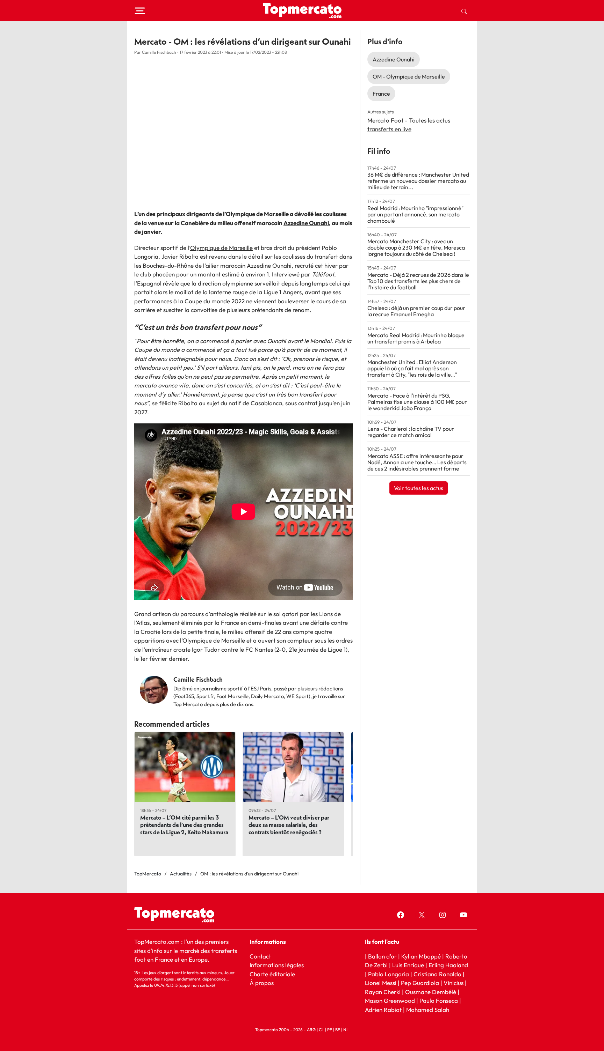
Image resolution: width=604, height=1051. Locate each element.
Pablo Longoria (388, 974)
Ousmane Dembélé (430, 992)
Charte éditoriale (272, 974)
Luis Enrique (408, 965)
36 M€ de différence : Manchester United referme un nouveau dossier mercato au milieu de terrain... (418, 180)
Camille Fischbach (198, 679)
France (381, 93)
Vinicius (453, 982)
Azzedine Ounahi (306, 223)
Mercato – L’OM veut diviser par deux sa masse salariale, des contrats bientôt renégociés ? (289, 825)
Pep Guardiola (420, 982)
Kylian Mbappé (421, 956)
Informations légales (277, 965)
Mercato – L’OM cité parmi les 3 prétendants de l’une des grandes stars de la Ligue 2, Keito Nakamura (184, 825)
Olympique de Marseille (221, 247)
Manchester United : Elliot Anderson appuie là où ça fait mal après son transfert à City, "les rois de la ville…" (412, 368)
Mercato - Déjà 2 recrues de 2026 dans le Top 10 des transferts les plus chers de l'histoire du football (418, 281)
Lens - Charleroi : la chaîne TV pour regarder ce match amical (410, 431)
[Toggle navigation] (139, 10)
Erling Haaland (448, 965)
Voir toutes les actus (418, 487)
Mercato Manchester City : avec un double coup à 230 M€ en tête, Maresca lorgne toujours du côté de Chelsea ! (416, 247)
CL (321, 1029)
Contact (260, 956)
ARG (311, 1029)
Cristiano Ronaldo (437, 974)
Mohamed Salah (427, 1009)
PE (329, 1029)
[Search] (464, 10)
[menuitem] (464, 10)
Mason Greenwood (390, 1000)
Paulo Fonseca (438, 1000)
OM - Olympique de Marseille (409, 76)
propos (264, 982)
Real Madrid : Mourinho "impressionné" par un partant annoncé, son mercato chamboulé (415, 214)
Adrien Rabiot (383, 1009)
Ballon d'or (382, 956)
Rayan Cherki (383, 992)
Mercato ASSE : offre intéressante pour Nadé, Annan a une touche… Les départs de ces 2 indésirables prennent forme (417, 462)
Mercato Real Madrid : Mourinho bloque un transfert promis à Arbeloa (416, 338)
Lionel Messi (380, 982)
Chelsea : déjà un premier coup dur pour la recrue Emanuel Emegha (416, 311)
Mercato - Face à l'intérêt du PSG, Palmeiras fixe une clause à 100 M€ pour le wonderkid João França (417, 401)
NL (346, 1029)
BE (337, 1029)
